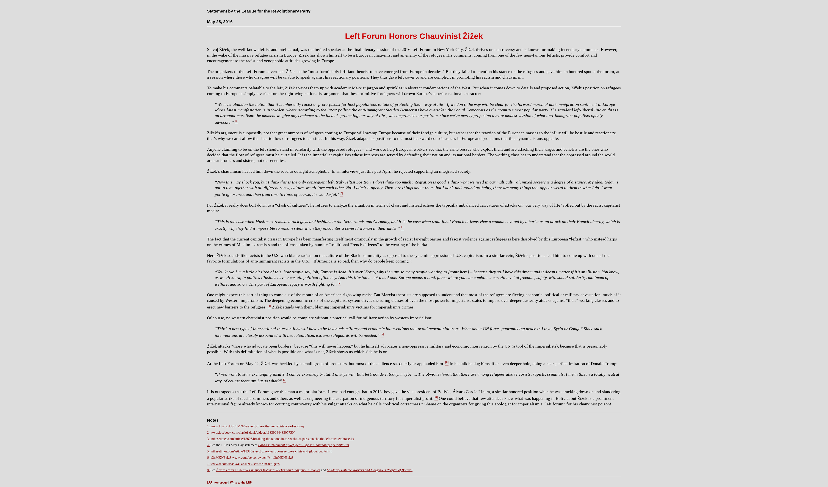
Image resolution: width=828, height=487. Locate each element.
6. (208, 457)
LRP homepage (217, 482)
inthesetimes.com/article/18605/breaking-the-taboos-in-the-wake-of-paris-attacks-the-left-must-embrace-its (282, 439)
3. (208, 439)
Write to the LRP (241, 482)
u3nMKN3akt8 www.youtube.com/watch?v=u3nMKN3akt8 (251, 457)
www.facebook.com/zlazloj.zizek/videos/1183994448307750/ (252, 432)
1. (208, 426)
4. (208, 445)
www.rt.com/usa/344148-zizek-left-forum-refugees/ (245, 464)
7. (208, 464)
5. (208, 451)
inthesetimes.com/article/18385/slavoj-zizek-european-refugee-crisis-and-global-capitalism (271, 451)
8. (208, 470)
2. (208, 432)
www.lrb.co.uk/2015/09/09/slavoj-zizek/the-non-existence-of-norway (257, 426)
